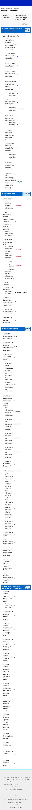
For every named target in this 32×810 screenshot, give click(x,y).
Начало (3, 8)
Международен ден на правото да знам (16, 797)
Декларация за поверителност (18, 789)
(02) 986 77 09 (25, 779)
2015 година (16, 8)
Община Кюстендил (9, 10)
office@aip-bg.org (9, 781)
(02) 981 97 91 (16, 779)
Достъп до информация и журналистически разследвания (16, 800)
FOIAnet (16, 804)
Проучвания (9, 8)
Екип (7, 789)
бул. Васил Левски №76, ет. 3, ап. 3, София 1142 (17, 777)
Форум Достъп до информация (16, 802)
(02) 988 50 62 (8, 779)
